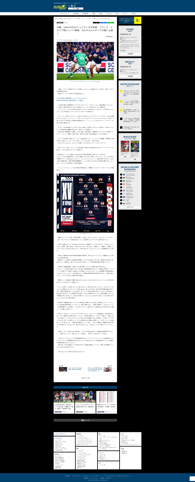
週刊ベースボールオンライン (123, 475)
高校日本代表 (58, 467)
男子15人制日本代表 (59, 457)
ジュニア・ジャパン (59, 464)
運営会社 (102, 478)
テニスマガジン (85, 475)
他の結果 (130, 76)
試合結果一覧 (124, 453)
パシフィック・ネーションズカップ (84, 441)
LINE (110, 22)
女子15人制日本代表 (59, 459)
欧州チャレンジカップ (104, 441)
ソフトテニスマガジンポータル (109, 475)
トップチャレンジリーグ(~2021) (83, 454)
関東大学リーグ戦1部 (81, 462)
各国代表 (85, 13)
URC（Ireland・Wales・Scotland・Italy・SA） (108, 447)
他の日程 (130, 53)
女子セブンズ (102, 457)
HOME (56, 18)
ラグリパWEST (125, 437)
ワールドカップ (65, 13)
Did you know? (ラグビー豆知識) (128, 440)
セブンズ (109, 13)
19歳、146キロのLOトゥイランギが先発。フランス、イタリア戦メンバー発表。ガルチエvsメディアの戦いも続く (87, 18)
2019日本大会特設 (59, 450)
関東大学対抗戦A (80, 460)
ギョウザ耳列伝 (125, 443)
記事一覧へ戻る (86, 378)
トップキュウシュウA (81, 459)
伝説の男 (123, 441)
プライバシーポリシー (94, 478)
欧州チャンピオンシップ (82, 444)
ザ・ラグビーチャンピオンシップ (84, 438)
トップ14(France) (102, 448)
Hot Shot (123, 450)
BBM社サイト (68, 475)
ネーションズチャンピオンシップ (84, 440)
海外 (101, 13)
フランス (76, 40)
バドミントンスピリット (96, 475)
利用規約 (86, 478)
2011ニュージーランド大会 (60, 448)
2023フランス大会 (59, 444)
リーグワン (79, 451)
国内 (94, 13)
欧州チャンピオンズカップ (104, 440)
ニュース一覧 (58, 440)
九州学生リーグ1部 (81, 464)
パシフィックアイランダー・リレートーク (130, 444)
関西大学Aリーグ (80, 463)
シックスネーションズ (68, 40)
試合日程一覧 (124, 451)
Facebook (103, 22)
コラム (125, 13)
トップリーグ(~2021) (81, 453)
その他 (133, 13)
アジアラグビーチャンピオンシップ (84, 443)
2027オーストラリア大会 (60, 441)
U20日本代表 (58, 466)
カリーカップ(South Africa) (104, 444)
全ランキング (130, 207)
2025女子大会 (58, 443)
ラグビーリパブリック (60, 7)
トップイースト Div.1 (81, 456)
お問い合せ (108, 478)
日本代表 (76, 13)
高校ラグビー (80, 467)
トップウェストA (80, 457)
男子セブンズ (102, 456)
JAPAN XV (57, 463)
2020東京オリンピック (104, 459)
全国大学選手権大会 (81, 466)
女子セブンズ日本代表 (59, 461)
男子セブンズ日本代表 (59, 460)
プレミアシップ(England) (104, 445)
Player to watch (124, 438)
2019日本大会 (58, 445)
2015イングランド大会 (59, 447)
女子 (117, 13)
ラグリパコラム (125, 435)
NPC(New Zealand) (103, 443)
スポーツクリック (77, 475)
